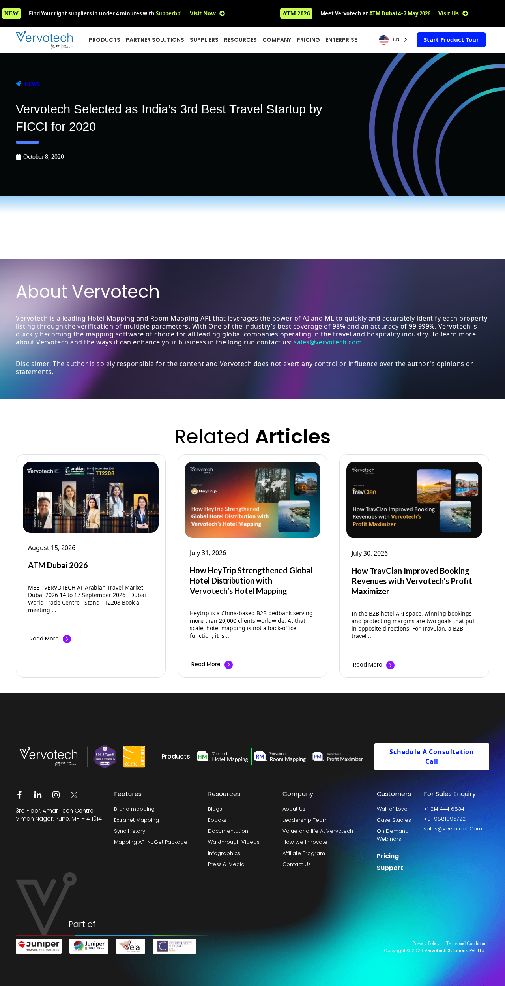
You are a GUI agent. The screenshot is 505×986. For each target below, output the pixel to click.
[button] (296, 13)
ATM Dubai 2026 (58, 565)
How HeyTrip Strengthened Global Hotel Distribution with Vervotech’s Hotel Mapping (251, 580)
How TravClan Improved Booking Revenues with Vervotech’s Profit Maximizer (412, 581)
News (32, 84)
